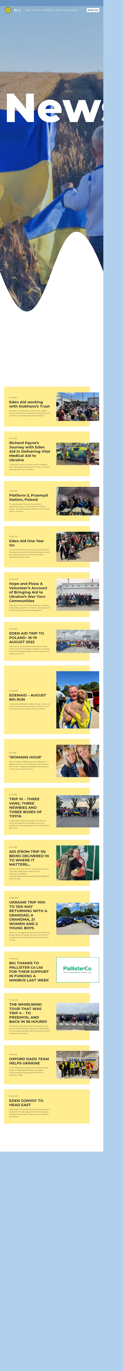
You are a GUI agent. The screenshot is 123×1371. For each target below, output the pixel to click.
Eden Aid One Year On (26, 543)
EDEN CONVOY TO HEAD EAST (26, 1102)
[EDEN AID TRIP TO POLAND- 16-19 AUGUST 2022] (77, 641)
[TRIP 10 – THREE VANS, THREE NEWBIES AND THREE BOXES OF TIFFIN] (77, 811)
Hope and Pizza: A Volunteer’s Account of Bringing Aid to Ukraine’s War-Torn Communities (28, 592)
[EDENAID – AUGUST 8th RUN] (77, 699)
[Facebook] (15, 10)
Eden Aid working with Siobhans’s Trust (29, 404)
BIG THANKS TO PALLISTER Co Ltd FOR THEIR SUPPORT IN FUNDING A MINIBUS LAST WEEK (29, 971)
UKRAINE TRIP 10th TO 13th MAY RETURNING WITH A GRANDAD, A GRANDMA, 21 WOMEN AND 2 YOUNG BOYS (28, 915)
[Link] (8, 10)
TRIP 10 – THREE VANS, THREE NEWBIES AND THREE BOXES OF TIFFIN (25, 807)
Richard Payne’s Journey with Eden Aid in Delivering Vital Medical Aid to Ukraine (29, 451)
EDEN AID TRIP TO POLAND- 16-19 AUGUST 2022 (26, 637)
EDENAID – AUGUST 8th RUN (27, 697)
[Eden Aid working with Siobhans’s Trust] (77, 406)
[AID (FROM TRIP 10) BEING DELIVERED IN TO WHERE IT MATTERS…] (77, 862)
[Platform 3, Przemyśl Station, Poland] (77, 501)
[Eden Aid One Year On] (77, 547)
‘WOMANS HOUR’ (25, 757)
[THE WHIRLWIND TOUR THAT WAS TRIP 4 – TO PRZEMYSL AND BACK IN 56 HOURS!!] (77, 1017)
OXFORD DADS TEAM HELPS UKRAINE (29, 1061)
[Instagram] (19, 10)
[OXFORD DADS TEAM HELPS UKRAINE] (77, 1065)
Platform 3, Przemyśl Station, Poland (28, 497)
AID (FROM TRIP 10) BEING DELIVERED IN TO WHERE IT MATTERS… (29, 858)
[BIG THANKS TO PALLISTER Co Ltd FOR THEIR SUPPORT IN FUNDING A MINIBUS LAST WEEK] (77, 970)
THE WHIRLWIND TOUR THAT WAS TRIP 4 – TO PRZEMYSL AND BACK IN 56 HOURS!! (28, 1013)
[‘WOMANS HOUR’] (77, 761)
